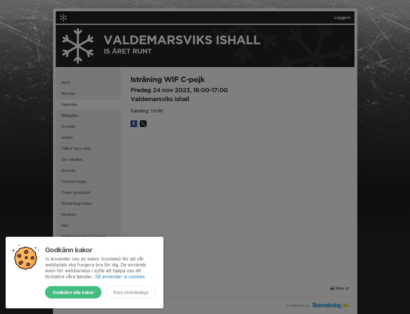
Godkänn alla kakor (73, 292)
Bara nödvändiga (130, 292)
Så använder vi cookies (120, 276)
